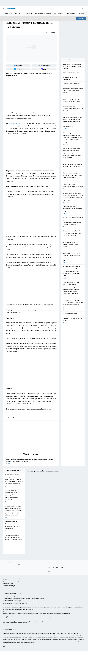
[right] (86, 13)
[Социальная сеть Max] (44, 69)
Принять (81, 18)
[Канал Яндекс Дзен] (62, 567)
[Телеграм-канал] (18, 69)
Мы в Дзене (28, 13)
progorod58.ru (29, 611)
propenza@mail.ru (25, 598)
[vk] (8, 417)
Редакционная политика (24, 578)
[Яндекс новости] (44, 65)
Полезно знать (36, 563)
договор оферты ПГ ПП (8, 631)
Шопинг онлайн (6, 563)
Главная (5, 589)
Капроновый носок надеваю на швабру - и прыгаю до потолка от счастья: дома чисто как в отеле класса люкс (29, 461)
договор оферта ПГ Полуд (9, 629)
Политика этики (38, 578)
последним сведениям (17, 123)
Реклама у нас (71, 13)
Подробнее (81, 635)
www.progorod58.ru (16, 593)
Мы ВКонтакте (7, 13)
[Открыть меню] (4, 8)
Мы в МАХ (18, 13)
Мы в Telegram (58, 13)
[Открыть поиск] (83, 8)
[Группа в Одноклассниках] (53, 567)
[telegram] (14, 417)
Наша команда (21, 581)
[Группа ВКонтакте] (18, 65)
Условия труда (37, 581)
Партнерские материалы (43, 13)
